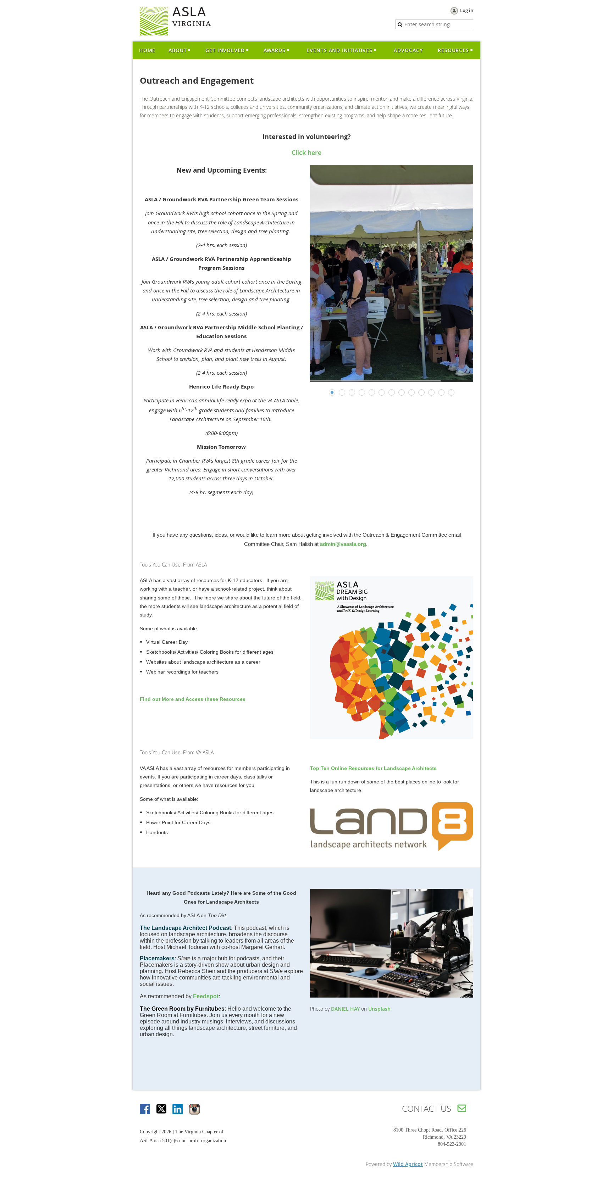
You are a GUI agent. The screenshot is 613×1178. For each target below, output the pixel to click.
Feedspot (206, 996)
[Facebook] (145, 1109)
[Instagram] (194, 1109)
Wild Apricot (408, 1164)
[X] (161, 1109)
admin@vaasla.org (343, 544)
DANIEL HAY (345, 1008)
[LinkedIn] (178, 1109)
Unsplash (379, 1008)
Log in (466, 10)
